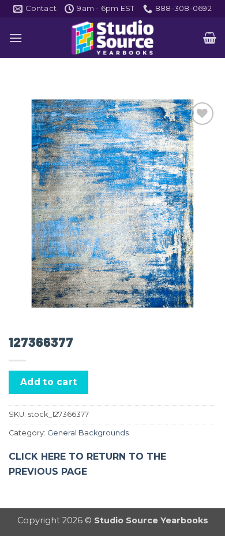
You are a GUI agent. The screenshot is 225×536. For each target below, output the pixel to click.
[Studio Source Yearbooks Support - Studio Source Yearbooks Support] (112, 37)
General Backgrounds (88, 432)
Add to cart (48, 381)
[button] (15, 38)
